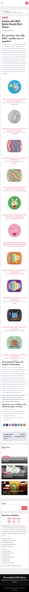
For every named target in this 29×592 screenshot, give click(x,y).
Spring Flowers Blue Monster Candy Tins (13, 327)
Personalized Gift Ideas (14, 578)
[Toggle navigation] (2, 3)
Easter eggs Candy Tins (17, 273)
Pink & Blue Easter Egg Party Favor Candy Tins (14, 158)
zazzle (24, 190)
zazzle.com (15, 133)
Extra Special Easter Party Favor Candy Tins (14, 297)
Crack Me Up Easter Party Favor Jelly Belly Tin (14, 270)
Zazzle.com (14, 104)
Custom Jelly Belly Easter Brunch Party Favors (12, 24)
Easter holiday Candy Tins (17, 218)
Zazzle (14, 303)
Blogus (22, 588)
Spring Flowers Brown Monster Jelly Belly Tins (14, 354)
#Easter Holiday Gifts (8, 30)
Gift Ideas (5, 17)
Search (4, 503)
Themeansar (14, 590)
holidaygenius (18, 101)
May (20, 565)
